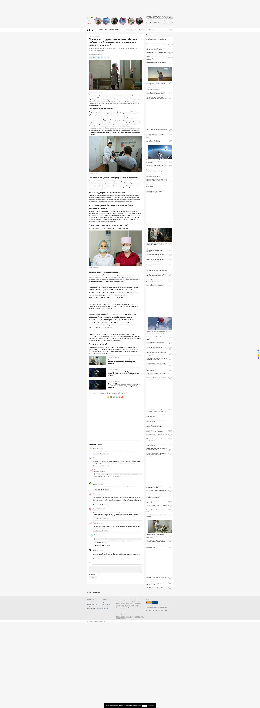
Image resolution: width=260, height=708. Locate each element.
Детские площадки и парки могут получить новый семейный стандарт (156, 506)
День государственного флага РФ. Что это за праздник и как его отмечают (157, 348)
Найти (171, 29)
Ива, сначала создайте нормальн (99, 508)
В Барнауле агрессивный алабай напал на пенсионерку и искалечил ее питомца (156, 93)
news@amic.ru (129, 607)
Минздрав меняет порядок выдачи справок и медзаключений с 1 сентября (156, 175)
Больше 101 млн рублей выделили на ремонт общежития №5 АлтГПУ (157, 546)
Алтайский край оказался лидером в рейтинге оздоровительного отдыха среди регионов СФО (156, 536)
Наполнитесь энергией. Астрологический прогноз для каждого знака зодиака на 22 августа (156, 365)
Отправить (93, 577)
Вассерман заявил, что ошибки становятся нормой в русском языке (156, 130)
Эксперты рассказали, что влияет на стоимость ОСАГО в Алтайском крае (155, 431)
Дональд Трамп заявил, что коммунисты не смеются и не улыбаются (156, 223)
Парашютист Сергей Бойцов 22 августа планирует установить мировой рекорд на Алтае (156, 338)
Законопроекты (94, 393)
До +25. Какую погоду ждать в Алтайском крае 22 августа (156, 369)
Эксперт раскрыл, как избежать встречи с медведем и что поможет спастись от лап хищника (156, 492)
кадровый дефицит (113, 393)
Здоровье (117, 369)
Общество (98, 36)
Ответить (106, 453)
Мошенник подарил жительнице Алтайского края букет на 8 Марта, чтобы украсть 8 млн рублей (156, 180)
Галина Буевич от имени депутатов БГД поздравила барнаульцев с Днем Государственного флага (155, 191)
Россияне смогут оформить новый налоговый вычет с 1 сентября (154, 588)
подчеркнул (120, 279)
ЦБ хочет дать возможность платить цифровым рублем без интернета (154, 425)
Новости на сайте (90, 599)
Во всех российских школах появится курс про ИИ (156, 265)
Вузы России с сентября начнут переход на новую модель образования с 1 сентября (156, 166)
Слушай (111, 29)
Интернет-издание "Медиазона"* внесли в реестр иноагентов (156, 420)
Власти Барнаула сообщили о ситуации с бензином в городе (156, 415)
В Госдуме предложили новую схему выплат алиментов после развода (156, 496)
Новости (101, 29)
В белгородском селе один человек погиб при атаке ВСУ (156, 502)
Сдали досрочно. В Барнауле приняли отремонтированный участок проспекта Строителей (155, 542)
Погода (88, 602)
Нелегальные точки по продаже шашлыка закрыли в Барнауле (156, 63)
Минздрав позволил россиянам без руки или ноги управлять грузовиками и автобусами (156, 275)
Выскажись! (93, 57)
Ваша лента (152, 29)
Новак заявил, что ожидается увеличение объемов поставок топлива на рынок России (156, 44)
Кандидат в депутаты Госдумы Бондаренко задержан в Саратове (156, 449)
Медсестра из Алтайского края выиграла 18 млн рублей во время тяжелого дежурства (156, 378)
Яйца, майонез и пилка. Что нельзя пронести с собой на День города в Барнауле (154, 250)
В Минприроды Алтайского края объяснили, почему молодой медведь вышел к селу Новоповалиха (156, 244)
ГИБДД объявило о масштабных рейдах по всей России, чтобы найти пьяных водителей (156, 58)
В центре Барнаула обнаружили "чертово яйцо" (156, 510)
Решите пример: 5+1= (94, 574)
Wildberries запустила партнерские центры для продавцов (156, 185)
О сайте (103, 602)
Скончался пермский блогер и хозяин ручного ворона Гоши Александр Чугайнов (156, 98)
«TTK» (104, 621)
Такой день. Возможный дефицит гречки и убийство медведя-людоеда (156, 374)
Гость (94, 457)
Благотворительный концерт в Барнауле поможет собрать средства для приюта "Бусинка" (156, 354)
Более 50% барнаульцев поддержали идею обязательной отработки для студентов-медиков (124, 385)
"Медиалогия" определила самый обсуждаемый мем (154, 439)
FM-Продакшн (104, 599)
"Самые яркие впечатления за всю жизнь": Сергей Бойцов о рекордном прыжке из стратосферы (156, 83)
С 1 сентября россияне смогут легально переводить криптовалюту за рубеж (155, 284)
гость (94, 446)
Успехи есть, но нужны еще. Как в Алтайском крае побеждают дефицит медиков (121, 361)
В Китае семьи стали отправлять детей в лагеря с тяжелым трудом (156, 53)
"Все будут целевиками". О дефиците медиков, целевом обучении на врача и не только (123, 373)
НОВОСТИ (91, 36)
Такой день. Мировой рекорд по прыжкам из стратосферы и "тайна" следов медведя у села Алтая (156, 39)
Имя (90, 562)
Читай (106, 29)
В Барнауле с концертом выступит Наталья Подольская (156, 515)
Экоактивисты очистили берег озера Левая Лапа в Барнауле (156, 578)
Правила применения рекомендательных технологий (97, 608)
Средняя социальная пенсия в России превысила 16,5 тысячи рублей (155, 260)
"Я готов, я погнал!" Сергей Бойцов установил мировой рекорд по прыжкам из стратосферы (156, 161)
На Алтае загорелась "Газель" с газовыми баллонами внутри (156, 444)
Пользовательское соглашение (93, 601)
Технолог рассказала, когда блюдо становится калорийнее (154, 486)
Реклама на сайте (105, 601)
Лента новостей (150, 35)
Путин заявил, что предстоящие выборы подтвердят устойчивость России (155, 48)
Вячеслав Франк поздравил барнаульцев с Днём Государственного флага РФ (156, 280)
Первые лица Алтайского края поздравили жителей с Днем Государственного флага (156, 332)
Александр (95, 549)
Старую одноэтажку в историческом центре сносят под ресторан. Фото (156, 359)
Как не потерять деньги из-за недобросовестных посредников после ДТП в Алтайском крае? (156, 583)
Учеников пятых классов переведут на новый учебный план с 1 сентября (155, 170)
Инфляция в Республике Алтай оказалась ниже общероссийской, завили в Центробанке (156, 455)
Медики (123, 393)
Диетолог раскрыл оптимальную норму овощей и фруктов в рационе (155, 88)
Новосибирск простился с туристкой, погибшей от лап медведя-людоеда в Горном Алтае (156, 136)
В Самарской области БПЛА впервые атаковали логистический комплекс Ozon (156, 255)
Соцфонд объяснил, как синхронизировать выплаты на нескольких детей (156, 435)
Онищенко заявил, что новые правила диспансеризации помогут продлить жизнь (156, 269)
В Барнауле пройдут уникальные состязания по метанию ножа (154, 141)
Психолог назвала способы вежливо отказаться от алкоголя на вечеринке (155, 343)
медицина (103, 393)
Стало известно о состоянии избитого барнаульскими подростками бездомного (156, 410)
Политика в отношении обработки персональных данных (98, 610)
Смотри (117, 29)
